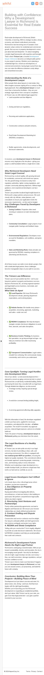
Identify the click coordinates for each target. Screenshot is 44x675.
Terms (28, 671)
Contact (39, 671)
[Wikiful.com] (7, 3)
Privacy (33, 671)
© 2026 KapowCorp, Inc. (12, 671)
